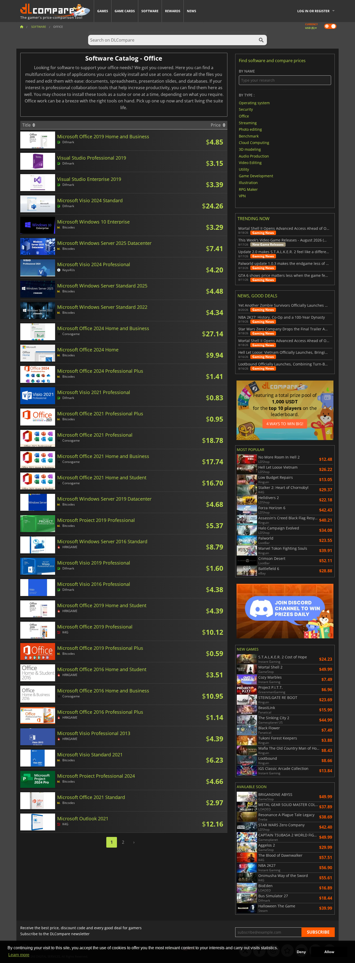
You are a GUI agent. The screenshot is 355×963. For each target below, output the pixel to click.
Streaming (248, 122)
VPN (242, 195)
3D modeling (250, 149)
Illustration (248, 182)
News (191, 11)
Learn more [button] (18, 955)
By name (247, 71)
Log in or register (313, 11)
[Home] (21, 27)
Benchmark (249, 135)
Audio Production (254, 155)
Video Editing (250, 162)
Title (27, 125)
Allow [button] (329, 952)
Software (150, 11)
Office (244, 116)
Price (216, 125)
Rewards (172, 11)
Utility (244, 169)
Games (102, 11)
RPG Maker (248, 189)
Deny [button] (301, 952)
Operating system (254, 102)
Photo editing (250, 129)
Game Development (256, 175)
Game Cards (125, 11)
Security (246, 109)
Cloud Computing (254, 142)
